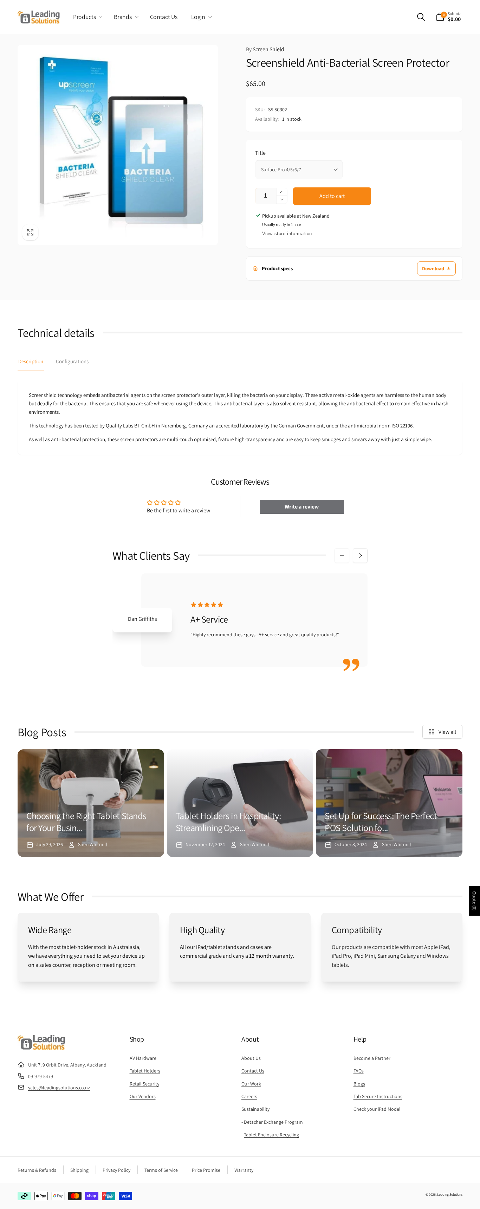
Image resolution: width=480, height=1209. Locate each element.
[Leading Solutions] (41, 1047)
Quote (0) (474, 901)
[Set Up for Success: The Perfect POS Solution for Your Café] (389, 803)
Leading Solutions (449, 1194)
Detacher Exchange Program (273, 1122)
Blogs (359, 1084)
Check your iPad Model (377, 1109)
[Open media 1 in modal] (118, 145)
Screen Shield (265, 49)
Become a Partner (371, 1058)
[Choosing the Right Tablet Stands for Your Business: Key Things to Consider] (91, 803)
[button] (86, 17)
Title (260, 153)
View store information (287, 233)
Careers (249, 1096)
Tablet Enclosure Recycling (271, 1134)
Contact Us (252, 1071)
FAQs (358, 1071)
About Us (251, 1058)
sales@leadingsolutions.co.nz (59, 1087)
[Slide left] (342, 555)
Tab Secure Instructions (377, 1096)
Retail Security (144, 1084)
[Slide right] (360, 555)
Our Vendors (143, 1096)
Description (30, 361)
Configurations (72, 361)
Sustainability (255, 1109)
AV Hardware (143, 1058)
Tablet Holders (145, 1071)
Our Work (251, 1084)
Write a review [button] (302, 506)
